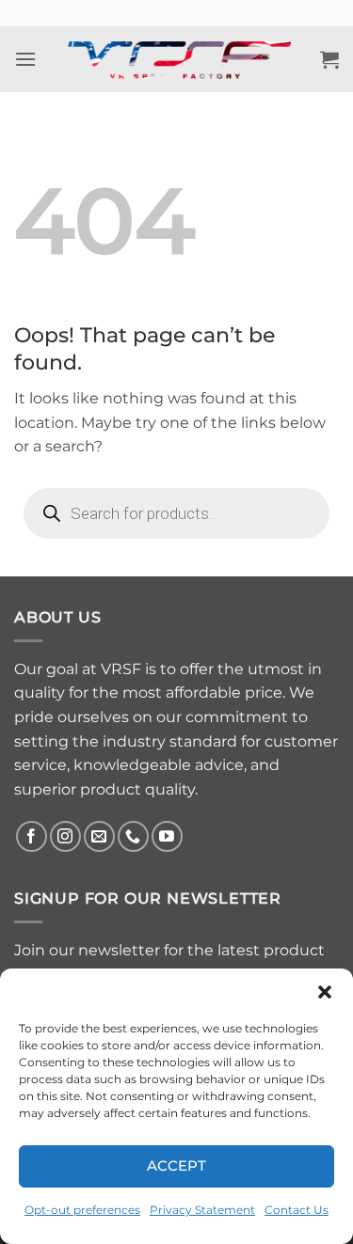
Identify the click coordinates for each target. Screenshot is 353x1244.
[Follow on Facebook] (31, 836)
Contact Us (297, 1210)
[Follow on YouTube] (167, 836)
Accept (177, 1165)
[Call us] (133, 836)
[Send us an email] (99, 836)
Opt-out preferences (82, 1210)
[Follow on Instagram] (65, 836)
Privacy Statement (202, 1210)
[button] (324, 992)
